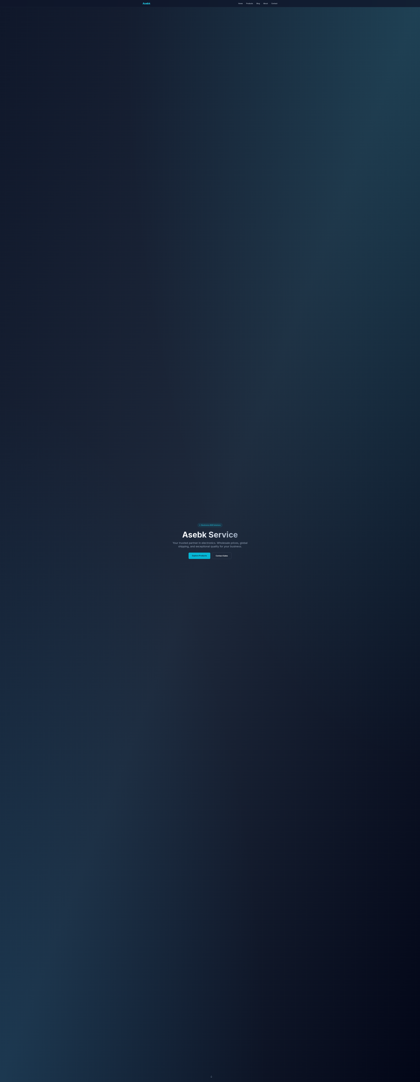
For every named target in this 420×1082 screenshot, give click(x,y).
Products (249, 3)
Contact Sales (222, 556)
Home (240, 3)
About (265, 3)
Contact (274, 3)
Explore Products (199, 556)
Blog (258, 3)
